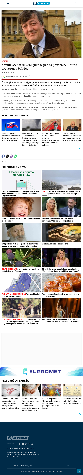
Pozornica (11, 162)
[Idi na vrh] (79, 471)
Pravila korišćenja (58, 471)
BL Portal (34, 471)
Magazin (5, 61)
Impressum (41, 471)
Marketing (48, 471)
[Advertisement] (42, 349)
